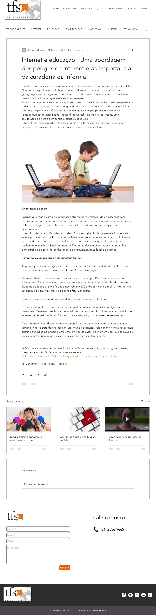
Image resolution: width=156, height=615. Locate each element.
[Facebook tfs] (124, 595)
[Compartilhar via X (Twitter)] (30, 374)
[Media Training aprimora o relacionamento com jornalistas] (29, 419)
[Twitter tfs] (130, 595)
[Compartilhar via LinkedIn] (38, 374)
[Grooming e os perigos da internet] (127, 419)
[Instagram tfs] (137, 595)
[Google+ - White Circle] (150, 595)
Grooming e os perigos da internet (125, 438)
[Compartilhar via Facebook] (23, 374)
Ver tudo (145, 401)
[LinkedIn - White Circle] (143, 595)
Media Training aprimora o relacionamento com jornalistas (26, 438)
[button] (69, 10)
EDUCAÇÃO (53, 29)
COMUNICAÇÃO (74, 29)
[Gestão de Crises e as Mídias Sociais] (78, 419)
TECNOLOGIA (131, 29)
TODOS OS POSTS (15, 29)
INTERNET (36, 29)
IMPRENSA (112, 29)
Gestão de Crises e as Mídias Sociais (77, 438)
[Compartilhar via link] (45, 374)
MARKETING (95, 29)
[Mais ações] (132, 50)
